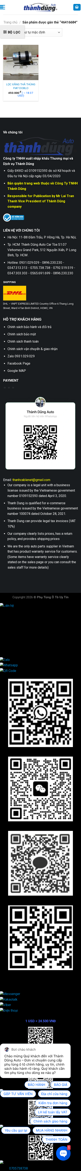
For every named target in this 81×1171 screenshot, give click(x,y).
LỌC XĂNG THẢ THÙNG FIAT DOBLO (20, 86)
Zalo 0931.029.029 (21, 356)
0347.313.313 (18, 632)
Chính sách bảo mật (21, 334)
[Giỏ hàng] (77, 7)
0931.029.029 (18, 622)
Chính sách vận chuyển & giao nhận (32, 349)
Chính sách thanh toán (23, 341)
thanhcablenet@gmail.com (31, 480)
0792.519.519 (18, 638)
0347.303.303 (18, 643)
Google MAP (16, 371)
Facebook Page (18, 363)
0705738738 (18, 1168)
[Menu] (2, 7)
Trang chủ (10, 22)
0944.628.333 (18, 616)
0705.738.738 (18, 627)
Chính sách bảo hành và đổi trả (29, 327)
